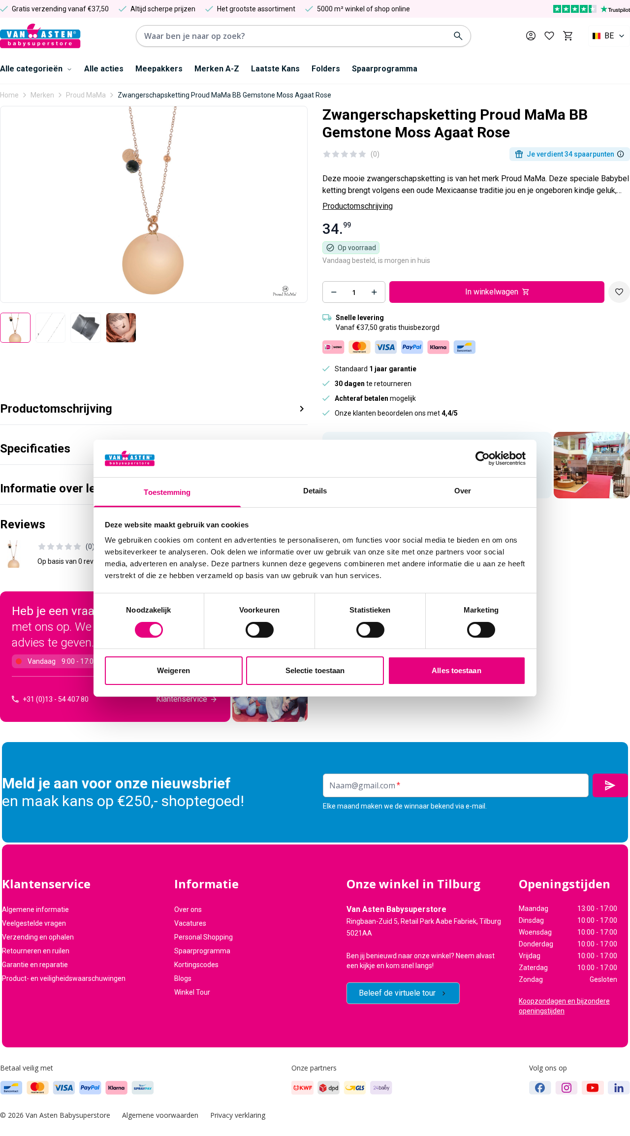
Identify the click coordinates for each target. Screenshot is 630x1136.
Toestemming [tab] (167, 492)
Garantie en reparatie (35, 965)
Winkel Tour (192, 992)
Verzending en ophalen (38, 937)
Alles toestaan (456, 670)
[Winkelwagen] (567, 36)
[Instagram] (566, 1088)
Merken (42, 95)
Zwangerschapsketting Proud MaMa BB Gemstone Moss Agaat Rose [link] (224, 95)
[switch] (260, 630)
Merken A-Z (216, 68)
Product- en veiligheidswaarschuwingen (64, 978)
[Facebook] (540, 1088)
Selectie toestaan (315, 670)
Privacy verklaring (237, 1115)
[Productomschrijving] (620, 154)
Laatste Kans (275, 68)
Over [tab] (462, 491)
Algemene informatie (35, 909)
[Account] (531, 35)
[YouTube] (593, 1088)
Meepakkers (159, 68)
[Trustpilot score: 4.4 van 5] (591, 9)
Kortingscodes (196, 965)
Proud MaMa (86, 95)
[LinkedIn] (619, 1088)
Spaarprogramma (384, 68)
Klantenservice (181, 699)
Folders (326, 68)
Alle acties (104, 68)
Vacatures (190, 923)
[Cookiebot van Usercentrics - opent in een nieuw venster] (483, 458)
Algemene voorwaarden (160, 1115)
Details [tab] (315, 491)
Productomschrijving (357, 206)
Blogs (182, 978)
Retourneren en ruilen (35, 951)
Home (9, 95)
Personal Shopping (203, 937)
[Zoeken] (458, 36)
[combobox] (609, 36)
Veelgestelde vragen (34, 923)
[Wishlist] (619, 292)
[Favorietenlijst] (549, 36)
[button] (154, 405)
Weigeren (173, 670)
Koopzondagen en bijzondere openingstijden (564, 1006)
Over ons (188, 909)
